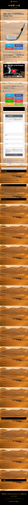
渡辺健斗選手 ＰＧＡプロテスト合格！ (9, 187)
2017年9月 (3, 370)
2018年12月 (3, 335)
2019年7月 (3, 320)
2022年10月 (3, 231)
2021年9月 (3, 260)
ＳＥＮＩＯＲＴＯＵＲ (5, 473)
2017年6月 (3, 376)
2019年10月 (3, 313)
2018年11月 (3, 338)
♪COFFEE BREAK (5, 422)
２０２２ (3, 445)
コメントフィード (5, 487)
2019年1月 (3, 333)
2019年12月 (3, 308)
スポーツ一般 (4, 429)
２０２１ (3, 443)
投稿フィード (4, 484)
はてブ (18, 48)
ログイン (3, 482)
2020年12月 (3, 281)
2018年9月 (3, 342)
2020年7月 (3, 292)
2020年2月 (3, 304)
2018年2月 (3, 358)
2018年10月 (3, 340)
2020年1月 (3, 306)
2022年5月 (3, 242)
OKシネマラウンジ (5, 420)
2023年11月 (3, 201)
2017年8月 (3, 372)
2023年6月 (3, 212)
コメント (7, 121)
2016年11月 (3, 392)
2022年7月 (3, 237)
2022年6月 (3, 240)
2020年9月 (3, 288)
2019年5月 (3, 324)
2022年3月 (3, 247)
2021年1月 (3, 278)
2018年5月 (3, 351)
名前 (6, 135)
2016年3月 (3, 411)
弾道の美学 (7, 91)
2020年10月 (3, 285)
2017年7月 (3, 374)
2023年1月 (3, 224)
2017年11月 (3, 365)
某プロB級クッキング (6, 436)
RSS (10, 104)
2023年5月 (3, 215)
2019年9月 (3, 315)
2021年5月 (3, 269)
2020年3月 (3, 301)
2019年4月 (3, 326)
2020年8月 (3, 290)
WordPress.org (4, 489)
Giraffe (17, 501)
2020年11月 (3, 283)
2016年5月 (3, 406)
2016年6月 (3, 404)
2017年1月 (3, 388)
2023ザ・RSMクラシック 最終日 (8, 175)
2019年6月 (3, 322)
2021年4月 (3, 272)
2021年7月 (3, 265)
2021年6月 (3, 267)
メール (6, 139)
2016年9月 (3, 397)
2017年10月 (3, 367)
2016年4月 (3, 408)
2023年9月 (3, 206)
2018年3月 (3, 356)
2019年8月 (3, 317)
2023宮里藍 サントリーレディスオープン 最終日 (15, 162)
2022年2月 (3, 249)
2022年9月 (3, 233)
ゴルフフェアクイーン (5, 427)
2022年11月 (3, 228)
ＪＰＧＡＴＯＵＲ (5, 468)
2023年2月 (3, 222)
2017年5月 (3, 379)
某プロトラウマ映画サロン (6, 441)
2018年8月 (3, 345)
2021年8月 (3, 263)
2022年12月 (3, 226)
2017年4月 (3, 381)
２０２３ (3, 454)
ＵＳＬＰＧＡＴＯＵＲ (5, 475)
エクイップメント (5, 425)
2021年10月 (3, 258)
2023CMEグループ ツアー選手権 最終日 (9, 173)
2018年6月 (3, 349)
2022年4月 (3, 244)
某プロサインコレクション (6, 438)
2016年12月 (3, 390)
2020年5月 (3, 297)
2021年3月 (3, 274)
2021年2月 (3, 276)
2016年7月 (3, 402)
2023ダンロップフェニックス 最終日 (9, 178)
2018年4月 (3, 354)
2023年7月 (3, 210)
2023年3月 (3, 219)
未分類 (2, 434)
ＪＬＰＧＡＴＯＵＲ (5, 466)
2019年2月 (3, 331)
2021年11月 (3, 256)
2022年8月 (3, 235)
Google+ (10, 48)
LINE (10, 101)
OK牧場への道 (14, 6)
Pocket (18, 101)
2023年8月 (3, 208)
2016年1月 (3, 415)
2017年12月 (3, 363)
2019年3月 (3, 329)
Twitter (10, 45)
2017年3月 (3, 383)
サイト (6, 143)
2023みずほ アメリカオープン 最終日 (15, 160)
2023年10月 (3, 203)
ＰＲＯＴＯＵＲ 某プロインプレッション (10, 470)
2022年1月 (3, 251)
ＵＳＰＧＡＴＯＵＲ (5, 477)
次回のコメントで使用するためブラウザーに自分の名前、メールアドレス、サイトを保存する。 (14, 151)
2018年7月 (3, 347)
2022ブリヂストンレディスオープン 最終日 (10, 194)
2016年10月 (3, 395)
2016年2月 (3, 413)
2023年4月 (3, 217)
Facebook (19, 45)
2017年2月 (3, 386)
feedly (19, 104)
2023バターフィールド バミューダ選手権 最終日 (11, 182)
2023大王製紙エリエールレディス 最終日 (10, 180)
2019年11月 (3, 310)
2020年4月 (3, 299)
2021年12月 (3, 253)
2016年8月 (3, 399)
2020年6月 (3, 294)
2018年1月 (3, 361)
